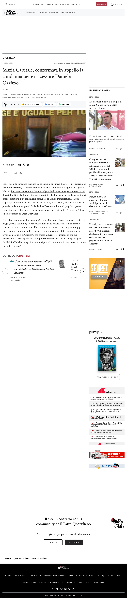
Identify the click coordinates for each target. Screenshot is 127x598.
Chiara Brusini (96, 184)
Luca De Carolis (97, 149)
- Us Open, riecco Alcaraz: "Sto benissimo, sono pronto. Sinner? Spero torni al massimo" (107, 404)
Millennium (49, 4)
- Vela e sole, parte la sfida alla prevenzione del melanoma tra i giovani (104, 437)
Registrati (74, 542)
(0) (124, 148)
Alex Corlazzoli (97, 249)
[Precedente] (5, 271)
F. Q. (5, 89)
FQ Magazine (59, 4)
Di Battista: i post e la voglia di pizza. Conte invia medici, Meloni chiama (105, 105)
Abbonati (101, 4)
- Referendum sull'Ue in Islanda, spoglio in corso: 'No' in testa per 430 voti (106, 398)
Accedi (53, 542)
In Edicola (36, 4)
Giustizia (8, 57)
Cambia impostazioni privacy (55, 576)
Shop (67, 4)
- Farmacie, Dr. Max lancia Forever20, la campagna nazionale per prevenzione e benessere (106, 424)
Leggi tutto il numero (107, 377)
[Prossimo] (83, 271)
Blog (42, 4)
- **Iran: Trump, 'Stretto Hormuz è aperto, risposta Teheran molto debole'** (106, 431)
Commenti (9, 165)
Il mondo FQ (74, 4)
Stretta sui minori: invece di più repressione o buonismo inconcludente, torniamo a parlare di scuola (34, 266)
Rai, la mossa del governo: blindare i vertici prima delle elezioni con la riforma (100, 201)
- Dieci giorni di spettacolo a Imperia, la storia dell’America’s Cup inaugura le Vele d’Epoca (106, 411)
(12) (18, 280)
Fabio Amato (95, 186)
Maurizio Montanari (19, 277)
